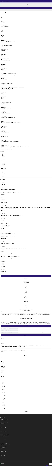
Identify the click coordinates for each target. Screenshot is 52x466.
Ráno (26, 296)
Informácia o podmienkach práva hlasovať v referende (8, 41)
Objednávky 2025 (3, 165)
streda (26, 288)
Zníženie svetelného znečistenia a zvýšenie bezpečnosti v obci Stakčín (10, 147)
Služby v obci (2, 94)
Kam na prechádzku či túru (4, 49)
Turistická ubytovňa (3, 107)
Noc (26, 300)
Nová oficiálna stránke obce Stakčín (5, 259)
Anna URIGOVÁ (3, 246)
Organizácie (2, 74)
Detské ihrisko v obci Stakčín (4, 25)
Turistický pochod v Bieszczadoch (5, 226)
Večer (26, 298)
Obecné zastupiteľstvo (4, 68)
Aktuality (3, 382)
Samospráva (2, 93)
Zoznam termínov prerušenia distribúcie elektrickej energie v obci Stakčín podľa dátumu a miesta (13, 248)
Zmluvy (2, 402)
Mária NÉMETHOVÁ (3, 204)
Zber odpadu (2, 135)
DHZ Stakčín (2, 452)
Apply (27, 301)
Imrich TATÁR (2, 241)
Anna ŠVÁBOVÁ (3, 213)
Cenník (1, 20)
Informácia (2, 160)
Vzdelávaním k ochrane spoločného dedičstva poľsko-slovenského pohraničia (11, 192)
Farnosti (2, 31)
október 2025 (2, 367)
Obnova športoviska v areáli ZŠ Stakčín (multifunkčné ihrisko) (9, 73)
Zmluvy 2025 (3, 174)
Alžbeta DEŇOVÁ (3, 218)
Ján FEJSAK (2, 251)
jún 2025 (2, 372)
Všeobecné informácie (4, 125)
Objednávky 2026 (4, 398)
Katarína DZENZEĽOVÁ (4, 230)
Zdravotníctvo (2, 137)
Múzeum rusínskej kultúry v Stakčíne (5, 60)
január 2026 (2, 363)
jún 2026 (2, 358)
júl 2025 (2, 371)
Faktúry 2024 (3, 156)
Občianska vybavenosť (4, 63)
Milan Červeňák (3, 266)
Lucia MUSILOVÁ (3, 220)
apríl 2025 (2, 375)
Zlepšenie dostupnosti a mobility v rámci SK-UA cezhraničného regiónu (10, 141)
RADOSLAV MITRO (3, 271)
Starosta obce (2, 97)
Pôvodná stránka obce (3, 448)
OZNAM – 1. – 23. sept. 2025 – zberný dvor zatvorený (8, 233)
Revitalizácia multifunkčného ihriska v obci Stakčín (7, 88)
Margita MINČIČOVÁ (3, 238)
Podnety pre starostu (3, 79)
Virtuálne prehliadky (3, 116)
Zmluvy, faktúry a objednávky (4, 145)
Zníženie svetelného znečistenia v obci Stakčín (7, 149)
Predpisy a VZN (3, 82)
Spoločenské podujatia (26, 281)
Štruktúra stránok (3, 447)
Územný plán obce (3, 112)
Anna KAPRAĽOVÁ (3, 187)
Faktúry (2, 30)
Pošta (1, 80)
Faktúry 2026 (3, 159)
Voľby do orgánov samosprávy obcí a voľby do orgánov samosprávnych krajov (11, 122)
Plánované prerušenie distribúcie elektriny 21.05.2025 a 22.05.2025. (10, 254)
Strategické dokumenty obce (4, 103)
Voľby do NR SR (3, 121)
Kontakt (2, 51)
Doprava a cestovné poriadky (4, 26)
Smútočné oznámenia (3, 168)
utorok (26, 287)
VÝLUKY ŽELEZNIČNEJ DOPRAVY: (5, 225)
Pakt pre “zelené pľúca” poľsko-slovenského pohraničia (8, 75)
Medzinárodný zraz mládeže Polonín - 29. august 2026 (26, 309)
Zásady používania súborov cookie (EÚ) (6, 132)
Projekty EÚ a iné (3, 84)
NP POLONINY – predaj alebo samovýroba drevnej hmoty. (8, 236)
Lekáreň (2, 55)
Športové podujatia (26, 282)
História (2, 36)
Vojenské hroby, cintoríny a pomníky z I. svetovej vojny (8, 117)
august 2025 (2, 370)
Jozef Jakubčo (2, 264)
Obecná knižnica (3, 65)
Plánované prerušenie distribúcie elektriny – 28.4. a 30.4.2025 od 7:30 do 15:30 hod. (12, 258)
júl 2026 (2, 357)
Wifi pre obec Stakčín (3, 127)
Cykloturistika (2, 21)
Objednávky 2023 (3, 163)
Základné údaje (3, 130)
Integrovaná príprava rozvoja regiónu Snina (6, 45)
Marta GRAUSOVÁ (3, 200)
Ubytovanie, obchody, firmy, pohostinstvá (6, 108)
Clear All (25, 301)
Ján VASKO (2, 197)
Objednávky (3, 392)
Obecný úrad (2, 69)
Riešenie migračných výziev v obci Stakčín (6, 89)
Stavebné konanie (3, 99)
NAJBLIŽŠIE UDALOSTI (26, 276)
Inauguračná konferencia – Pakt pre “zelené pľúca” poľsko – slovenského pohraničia (11, 215)
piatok (26, 291)
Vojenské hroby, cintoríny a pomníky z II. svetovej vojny (8, 118)
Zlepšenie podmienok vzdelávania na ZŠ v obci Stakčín (8, 142)
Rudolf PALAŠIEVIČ (3, 205)
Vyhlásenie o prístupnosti (4, 126)
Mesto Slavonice (3, 455)
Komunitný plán (3, 50)
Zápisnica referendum (3, 131)
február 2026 (2, 362)
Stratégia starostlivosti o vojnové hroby (6, 102)
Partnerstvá (2, 78)
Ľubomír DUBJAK (3, 184)
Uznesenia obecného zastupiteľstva (5, 113)
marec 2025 (2, 376)
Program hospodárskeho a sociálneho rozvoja (7, 83)
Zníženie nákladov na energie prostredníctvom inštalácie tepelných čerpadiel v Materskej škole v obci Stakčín (15, 146)
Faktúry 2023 (3, 155)
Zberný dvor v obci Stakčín (4, 136)
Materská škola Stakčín (3, 451)
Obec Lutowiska (3, 456)
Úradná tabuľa (2, 111)
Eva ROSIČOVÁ (3, 194)
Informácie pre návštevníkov (4, 44)
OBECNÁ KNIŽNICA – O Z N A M (5, 223)
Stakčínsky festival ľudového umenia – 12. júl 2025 (7, 243)
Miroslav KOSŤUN (3, 199)
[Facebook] (41, 0)
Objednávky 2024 (3, 164)
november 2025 (3, 366)
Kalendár (2, 46)
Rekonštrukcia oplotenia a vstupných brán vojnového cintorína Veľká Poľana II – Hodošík (12, 87)
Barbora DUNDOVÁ (3, 210)
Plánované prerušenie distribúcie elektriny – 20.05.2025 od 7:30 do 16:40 (10, 256)
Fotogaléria (2, 35)
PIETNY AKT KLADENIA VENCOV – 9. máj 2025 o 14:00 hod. (8, 253)
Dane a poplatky (3, 22)
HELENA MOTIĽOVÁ (3, 269)
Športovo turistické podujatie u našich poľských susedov (8, 189)
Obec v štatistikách (3, 64)
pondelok (26, 286)
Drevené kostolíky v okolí (4, 27)
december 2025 (3, 365)
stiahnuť (43, 328)
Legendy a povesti (3, 54)
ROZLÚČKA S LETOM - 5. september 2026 (26, 318)
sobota (26, 292)
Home (1, 39)
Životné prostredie (3, 140)
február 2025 (2, 377)
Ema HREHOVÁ (3, 228)
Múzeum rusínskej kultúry (4, 59)
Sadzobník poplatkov (3, 92)
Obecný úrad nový (3, 70)
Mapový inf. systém (3, 56)
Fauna (1, 32)
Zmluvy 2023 (3, 172)
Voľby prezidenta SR (3, 123)
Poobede (26, 297)
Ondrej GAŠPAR (3, 182)
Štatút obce (2, 98)
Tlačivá (2, 106)
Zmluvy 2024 (3, 173)
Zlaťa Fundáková (3, 261)
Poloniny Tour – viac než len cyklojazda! (6, 231)
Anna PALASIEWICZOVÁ (4, 202)
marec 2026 (2, 361)
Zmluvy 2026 (3, 408)
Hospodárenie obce (3, 40)
